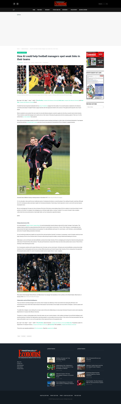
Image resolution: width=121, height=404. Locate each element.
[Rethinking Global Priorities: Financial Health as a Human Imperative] (81, 374)
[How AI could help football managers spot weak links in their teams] (50, 79)
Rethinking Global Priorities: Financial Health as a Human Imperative (93, 374)
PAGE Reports (74, 10)
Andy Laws (61, 100)
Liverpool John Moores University (51, 100)
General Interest (22, 52)
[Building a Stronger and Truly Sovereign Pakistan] (51, 360)
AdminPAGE (20, 62)
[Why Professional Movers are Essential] (81, 360)
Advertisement (20, 365)
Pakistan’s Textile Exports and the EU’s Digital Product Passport (94, 366)
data (19, 336)
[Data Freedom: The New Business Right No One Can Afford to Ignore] (81, 382)
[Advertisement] (60, 33)
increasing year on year (32, 122)
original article (50, 328)
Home (34, 10)
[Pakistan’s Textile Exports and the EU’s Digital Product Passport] (81, 367)
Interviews (64, 10)
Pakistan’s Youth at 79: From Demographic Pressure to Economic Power (65, 375)
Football (23, 336)
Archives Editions (83, 10)
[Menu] (14, 9)
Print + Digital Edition (66, 395)
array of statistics (43, 105)
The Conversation (39, 328)
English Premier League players (33, 225)
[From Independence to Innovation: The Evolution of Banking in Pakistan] (51, 383)
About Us (19, 361)
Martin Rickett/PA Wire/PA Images (31, 296)
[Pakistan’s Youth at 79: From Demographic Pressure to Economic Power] (51, 375)
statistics (29, 336)
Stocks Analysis (56, 10)
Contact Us (19, 363)
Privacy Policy (20, 368)
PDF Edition (77, 395)
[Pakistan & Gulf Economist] (60, 4)
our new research (27, 116)
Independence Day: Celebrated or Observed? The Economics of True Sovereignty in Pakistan (64, 367)
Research (47, 10)
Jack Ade (52, 324)
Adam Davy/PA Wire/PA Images (55, 197)
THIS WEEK (39, 10)
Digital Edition (44, 395)
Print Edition (54, 395)
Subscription (20, 367)
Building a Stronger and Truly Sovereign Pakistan (63, 359)
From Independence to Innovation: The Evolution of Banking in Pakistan (65, 382)
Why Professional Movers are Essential (93, 359)
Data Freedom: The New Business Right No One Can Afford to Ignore (94, 381)
